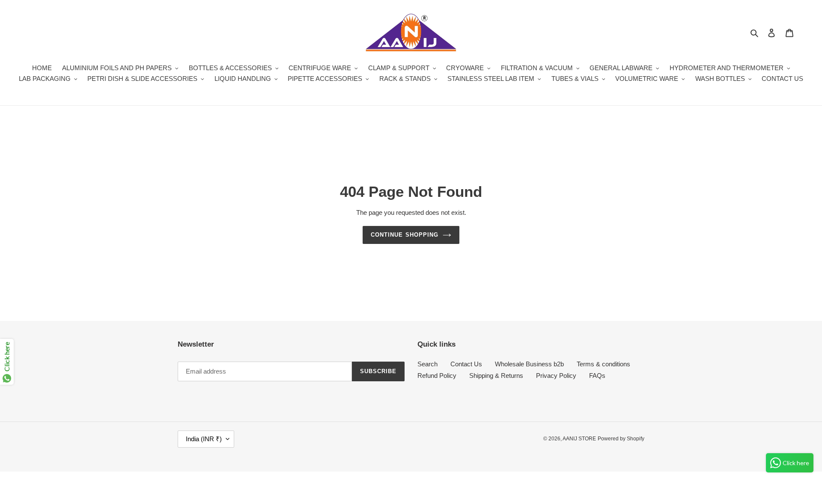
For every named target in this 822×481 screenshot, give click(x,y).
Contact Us (466, 364)
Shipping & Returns (496, 375)
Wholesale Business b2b (529, 364)
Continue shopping (404, 235)
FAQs (597, 375)
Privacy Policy (556, 375)
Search (427, 364)
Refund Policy (436, 375)
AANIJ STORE (579, 439)
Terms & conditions (603, 364)
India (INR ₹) (204, 438)
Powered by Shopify (621, 439)
